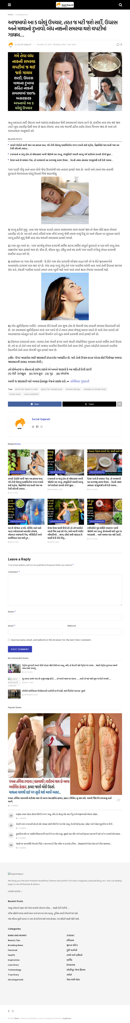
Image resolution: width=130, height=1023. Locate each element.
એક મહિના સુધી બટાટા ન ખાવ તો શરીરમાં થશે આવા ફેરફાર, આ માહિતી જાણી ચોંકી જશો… (44, 918)
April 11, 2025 (28, 682)
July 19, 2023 (28, 672)
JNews (17, 1018)
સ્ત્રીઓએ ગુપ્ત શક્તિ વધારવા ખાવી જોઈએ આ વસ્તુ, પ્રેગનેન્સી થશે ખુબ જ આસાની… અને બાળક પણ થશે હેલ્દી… (105, 531)
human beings (73, 389)
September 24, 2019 (30, 695)
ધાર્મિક (69, 959)
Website (71, 625)
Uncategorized (22, 14)
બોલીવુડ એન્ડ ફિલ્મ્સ (76, 969)
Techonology (14, 969)
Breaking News (15, 945)
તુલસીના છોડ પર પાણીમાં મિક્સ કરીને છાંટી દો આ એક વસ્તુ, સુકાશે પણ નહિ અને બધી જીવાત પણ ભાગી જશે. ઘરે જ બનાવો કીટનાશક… (68, 833)
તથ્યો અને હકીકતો (74, 955)
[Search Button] (120, 5)
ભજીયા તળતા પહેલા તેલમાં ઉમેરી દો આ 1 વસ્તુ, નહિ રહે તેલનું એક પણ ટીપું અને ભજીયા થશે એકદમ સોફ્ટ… (57, 814)
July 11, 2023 (93, 539)
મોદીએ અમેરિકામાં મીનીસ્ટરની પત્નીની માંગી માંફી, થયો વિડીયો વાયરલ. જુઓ (53, 690)
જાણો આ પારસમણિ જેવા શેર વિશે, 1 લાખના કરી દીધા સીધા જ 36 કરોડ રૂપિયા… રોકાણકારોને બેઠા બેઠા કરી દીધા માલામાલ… (64, 843)
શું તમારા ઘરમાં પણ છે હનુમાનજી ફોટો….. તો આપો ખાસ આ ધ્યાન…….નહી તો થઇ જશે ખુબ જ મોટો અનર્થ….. (66, 678)
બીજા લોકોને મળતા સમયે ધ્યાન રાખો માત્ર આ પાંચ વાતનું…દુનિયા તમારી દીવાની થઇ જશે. (43, 913)
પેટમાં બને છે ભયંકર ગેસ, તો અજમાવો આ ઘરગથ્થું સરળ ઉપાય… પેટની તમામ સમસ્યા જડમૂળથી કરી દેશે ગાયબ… (62, 160)
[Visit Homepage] (65, 5)
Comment (14, 571)
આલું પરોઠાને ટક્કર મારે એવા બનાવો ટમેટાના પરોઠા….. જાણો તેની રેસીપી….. (38, 907)
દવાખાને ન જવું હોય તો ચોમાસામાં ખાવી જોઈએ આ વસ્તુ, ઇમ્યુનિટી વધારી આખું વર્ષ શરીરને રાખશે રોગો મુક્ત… (61, 154)
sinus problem (31, 394)
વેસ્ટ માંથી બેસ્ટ (73, 979)
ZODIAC (71, 935)
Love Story (13, 964)
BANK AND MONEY (17, 935)
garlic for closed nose (51, 389)
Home (10, 14)
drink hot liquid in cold (26, 389)
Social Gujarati (24, 44)
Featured (12, 950)
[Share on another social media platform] (119, 404)
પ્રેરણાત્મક (71, 964)
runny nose (15, 394)
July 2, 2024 (13, 493)
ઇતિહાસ (70, 940)
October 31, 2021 (44, 44)
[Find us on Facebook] (8, 1011)
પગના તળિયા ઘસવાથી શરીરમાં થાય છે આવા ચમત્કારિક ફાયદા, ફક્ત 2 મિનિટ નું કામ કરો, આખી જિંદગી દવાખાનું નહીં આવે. (59, 799)
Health (11, 955)
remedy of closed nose (95, 389)
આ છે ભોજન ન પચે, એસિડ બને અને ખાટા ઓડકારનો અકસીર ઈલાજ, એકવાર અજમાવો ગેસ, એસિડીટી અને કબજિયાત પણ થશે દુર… (25, 533)
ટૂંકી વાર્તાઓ (72, 950)
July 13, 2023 (93, 489)
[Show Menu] (9, 5)
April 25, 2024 (54, 542)
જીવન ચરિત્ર (72, 945)
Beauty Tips (14, 940)
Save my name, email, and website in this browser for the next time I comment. (51, 639)
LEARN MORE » (15, 891)
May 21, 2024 (13, 542)
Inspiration (14, 959)
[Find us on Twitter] (13, 1011)
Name (12, 611)
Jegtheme (67, 1018)
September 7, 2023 (55, 489)
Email (12, 625)
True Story (13, 974)
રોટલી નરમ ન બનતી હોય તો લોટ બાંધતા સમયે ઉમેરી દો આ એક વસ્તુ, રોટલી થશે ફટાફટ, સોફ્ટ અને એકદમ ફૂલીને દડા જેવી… (65, 824)
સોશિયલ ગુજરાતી (79, 381)
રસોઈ (69, 974)
